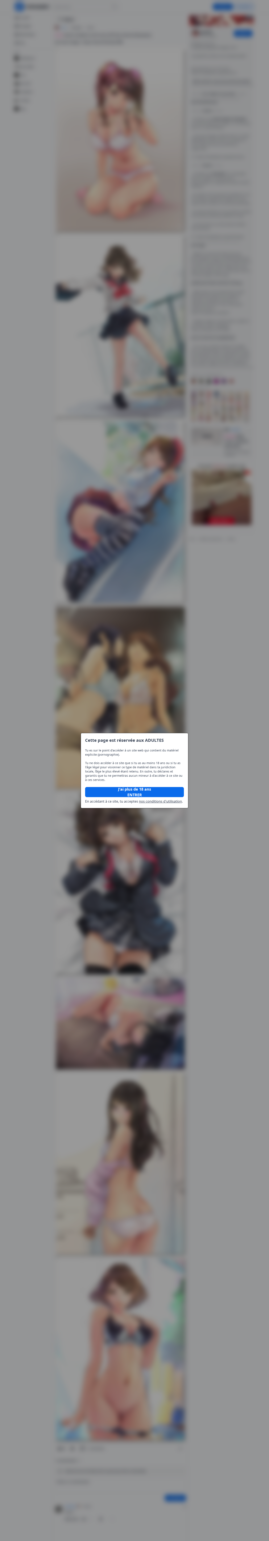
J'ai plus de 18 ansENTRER (134, 792)
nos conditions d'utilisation (160, 801)
